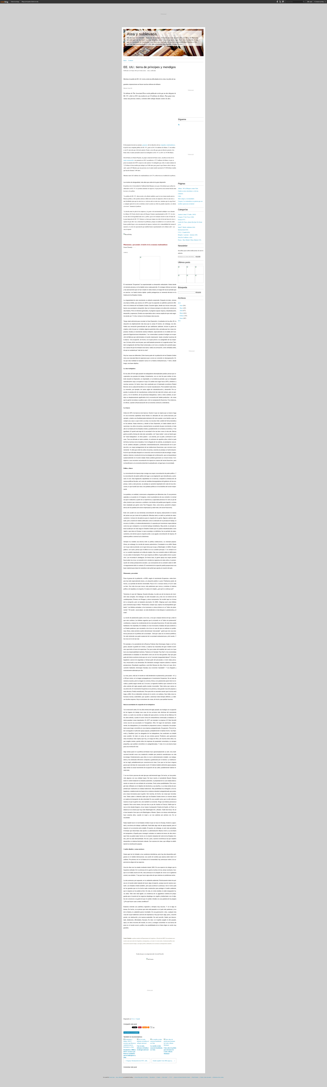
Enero (181, 318)
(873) (181, 219)
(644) (183, 230)
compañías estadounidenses (167, 145)
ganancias (145, 145)
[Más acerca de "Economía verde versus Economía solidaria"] (190, 270)
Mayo (181, 308)
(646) (186, 227)
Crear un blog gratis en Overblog (141, 1077)
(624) (184, 232)
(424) (185, 237)
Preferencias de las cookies (218, 1077)
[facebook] (277, 2)
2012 (179, 303)
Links (179, 196)
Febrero (182, 316)
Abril (181, 310)
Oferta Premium (195, 1077)
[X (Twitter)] (280, 2)
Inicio (125, 60)
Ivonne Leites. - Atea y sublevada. (116, 1077)
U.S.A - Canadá (135, 1019)
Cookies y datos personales (205, 1077)
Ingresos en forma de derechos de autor (182, 1077)
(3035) (187, 214)
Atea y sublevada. (142, 34)
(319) (189, 240)
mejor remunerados (128, 160)
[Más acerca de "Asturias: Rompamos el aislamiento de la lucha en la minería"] (199, 278)
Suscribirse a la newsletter (131, 1032)
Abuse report (165, 1077)
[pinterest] (283, 2)
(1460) (186, 217)
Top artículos (152, 1077)
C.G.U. (170, 1077)
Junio (181, 305)
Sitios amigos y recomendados (186, 199)
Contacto (130, 60)
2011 (179, 321)
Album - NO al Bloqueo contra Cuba (188, 188)
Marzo (181, 313)
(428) (187, 235)
